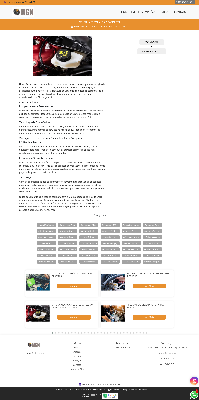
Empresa (137, 12)
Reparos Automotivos (47, 249)
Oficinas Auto (47, 243)
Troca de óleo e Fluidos (68, 261)
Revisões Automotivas (111, 249)
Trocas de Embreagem (111, 261)
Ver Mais (74, 285)
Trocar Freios (89, 261)
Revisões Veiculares (132, 249)
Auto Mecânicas (47, 225)
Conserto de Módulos (89, 225)
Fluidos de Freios (152, 225)
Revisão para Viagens (89, 249)
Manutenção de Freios (89, 231)
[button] (52, 333)
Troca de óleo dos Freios (47, 261)
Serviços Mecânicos (47, 255)
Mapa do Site (77, 369)
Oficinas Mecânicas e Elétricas (153, 243)
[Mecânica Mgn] (23, 12)
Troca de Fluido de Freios (132, 255)
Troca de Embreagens (111, 255)
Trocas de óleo (131, 261)
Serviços (163, 12)
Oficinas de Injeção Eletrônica (111, 243)
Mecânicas (89, 237)
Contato (180, 12)
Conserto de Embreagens (68, 225)
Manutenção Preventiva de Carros (47, 237)
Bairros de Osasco (151, 51)
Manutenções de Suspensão (68, 237)
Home (125, 12)
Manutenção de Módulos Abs (132, 231)
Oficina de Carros (131, 237)
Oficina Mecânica (152, 237)
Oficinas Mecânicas (131, 243)
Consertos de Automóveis (132, 225)
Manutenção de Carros (68, 231)
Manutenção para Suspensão (153, 231)
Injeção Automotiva (47, 231)
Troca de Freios (152, 255)
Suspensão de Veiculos (89, 255)
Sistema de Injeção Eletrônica (68, 255)
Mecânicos (110, 237)
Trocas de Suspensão (153, 261)
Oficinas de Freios (89, 243)
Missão (150, 12)
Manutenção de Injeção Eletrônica (111, 231)
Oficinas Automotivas (68, 243)
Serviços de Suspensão (153, 249)
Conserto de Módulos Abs (111, 225)
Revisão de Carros (68, 249)
